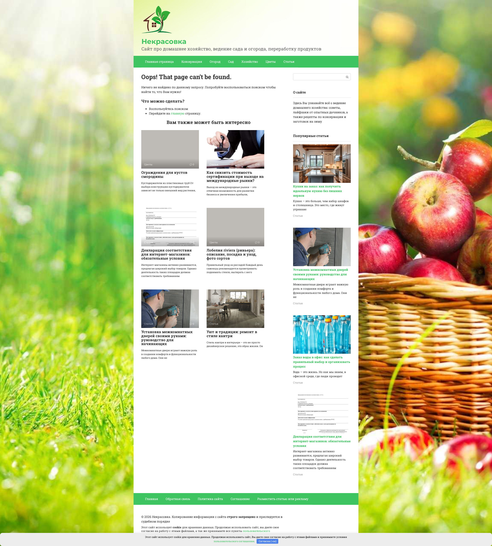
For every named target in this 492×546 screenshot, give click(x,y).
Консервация (191, 61)
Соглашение (240, 499)
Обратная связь (178, 499)
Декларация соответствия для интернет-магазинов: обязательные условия (166, 254)
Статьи (288, 61)
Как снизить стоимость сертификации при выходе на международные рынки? (235, 176)
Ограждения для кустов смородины (164, 174)
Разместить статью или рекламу (282, 499)
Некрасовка (163, 41)
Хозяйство (249, 61)
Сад (231, 61)
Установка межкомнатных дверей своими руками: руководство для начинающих (167, 337)
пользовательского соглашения (234, 541)
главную (177, 113)
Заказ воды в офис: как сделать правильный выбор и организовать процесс (321, 361)
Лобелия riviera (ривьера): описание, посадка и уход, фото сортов (232, 254)
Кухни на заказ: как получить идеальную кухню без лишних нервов (317, 190)
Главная (151, 499)
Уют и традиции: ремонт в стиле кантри (232, 333)
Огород (215, 61)
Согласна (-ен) (267, 541)
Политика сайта (210, 499)
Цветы (271, 61)
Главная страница (159, 61)
